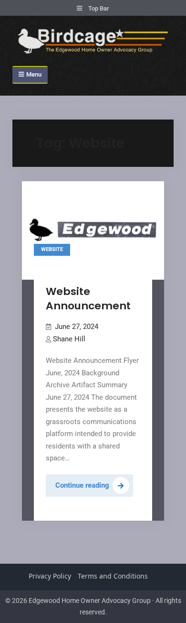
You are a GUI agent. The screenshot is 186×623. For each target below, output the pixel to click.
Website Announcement (88, 299)
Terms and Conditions (113, 575)
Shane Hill (69, 339)
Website (52, 249)
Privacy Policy (50, 575)
